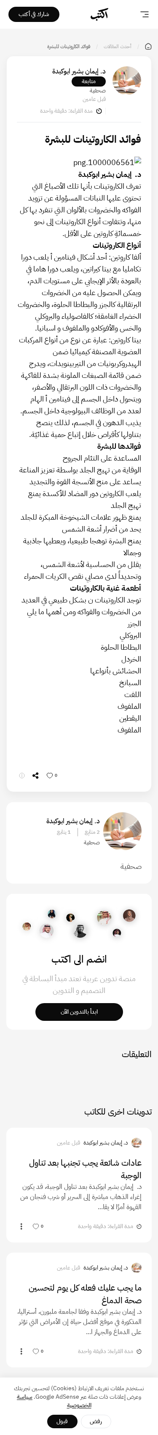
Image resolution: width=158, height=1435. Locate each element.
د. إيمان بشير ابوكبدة (79, 71)
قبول (62, 1421)
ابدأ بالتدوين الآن (79, 1011)
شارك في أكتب (34, 14)
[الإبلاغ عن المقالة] (22, 775)
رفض (96, 1421)
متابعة (89, 81)
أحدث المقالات (117, 46)
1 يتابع (64, 832)
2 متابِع (92, 832)
